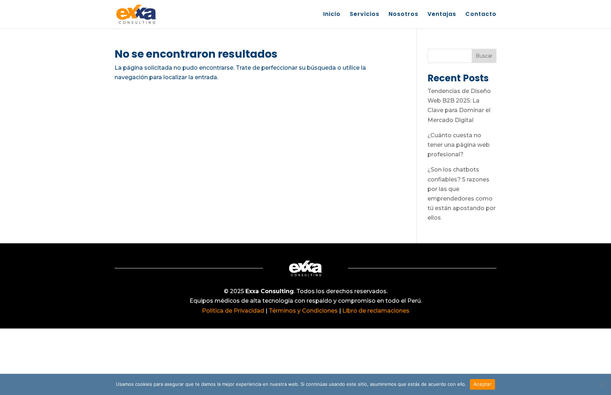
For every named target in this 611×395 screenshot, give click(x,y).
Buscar (484, 56)
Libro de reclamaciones (375, 310)
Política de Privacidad (233, 310)
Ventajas (441, 15)
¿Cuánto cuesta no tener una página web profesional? (458, 145)
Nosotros (403, 15)
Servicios (364, 15)
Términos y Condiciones (302, 310)
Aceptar (482, 384)
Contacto (480, 15)
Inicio (332, 15)
